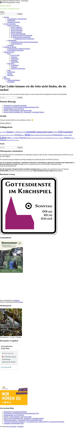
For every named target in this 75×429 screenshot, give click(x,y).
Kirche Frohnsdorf (16, 32)
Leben (3, 137)
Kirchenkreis (48, 135)
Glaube (49, 132)
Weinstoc (73, 138)
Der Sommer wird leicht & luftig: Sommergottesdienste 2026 (21, 107)
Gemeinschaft (41, 132)
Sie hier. (20, 302)
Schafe (45, 138)
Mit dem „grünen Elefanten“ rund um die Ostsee (18, 110)
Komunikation (65, 135)
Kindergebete (15, 62)
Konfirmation (11, 72)
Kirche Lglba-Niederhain (18, 34)
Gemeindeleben (11, 40)
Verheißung (61, 138)
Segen (48, 138)
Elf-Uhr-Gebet (15, 55)
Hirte (13, 135)
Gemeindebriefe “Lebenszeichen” (17, 19)
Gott (60, 131)
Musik (17, 138)
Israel (23, 135)
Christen (9, 132)
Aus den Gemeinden (10, 24)
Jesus (27, 134)
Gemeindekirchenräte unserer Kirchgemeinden (24, 42)
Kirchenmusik (57, 135)
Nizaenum (14, 67)
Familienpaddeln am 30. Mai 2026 (14, 109)
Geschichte (10, 45)
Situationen (14, 60)
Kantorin (37, 135)
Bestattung (10, 75)
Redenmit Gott (40, 138)
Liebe (9, 138)
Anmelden (20, 426)
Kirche (42, 135)
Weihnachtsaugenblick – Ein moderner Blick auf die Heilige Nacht (23, 420)
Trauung (9, 73)
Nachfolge (22, 138)
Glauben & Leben (9, 52)
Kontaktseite (11, 82)
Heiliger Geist (9, 135)
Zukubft (8, 140)
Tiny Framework (11, 426)
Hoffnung (18, 135)
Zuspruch (12, 140)
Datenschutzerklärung (13, 80)
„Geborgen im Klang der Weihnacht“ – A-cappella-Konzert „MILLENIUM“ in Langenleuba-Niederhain (34, 421)
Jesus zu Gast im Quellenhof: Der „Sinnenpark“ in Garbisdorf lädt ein (24, 112)
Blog (5, 77)
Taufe (9, 70)
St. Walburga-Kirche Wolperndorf (21, 37)
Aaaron (1, 132)
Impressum (7, 78)
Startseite (6, 17)
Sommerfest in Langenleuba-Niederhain (15, 105)
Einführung (19, 132)
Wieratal (3, 140)
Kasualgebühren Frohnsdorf (15, 50)
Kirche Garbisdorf (16, 27)
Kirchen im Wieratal (13, 25)
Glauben (55, 132)
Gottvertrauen (3, 135)
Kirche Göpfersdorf (16, 29)
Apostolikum (14, 65)
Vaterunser (14, 57)
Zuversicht (16, 140)
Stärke (52, 138)
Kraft (70, 135)
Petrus (32, 138)
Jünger (33, 135)
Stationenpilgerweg (16, 43)
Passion (29, 138)
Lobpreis (13, 138)
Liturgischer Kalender (13, 22)
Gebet (24, 132)
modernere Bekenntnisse (18, 68)
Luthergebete (15, 58)
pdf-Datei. (17, 300)
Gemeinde (31, 131)
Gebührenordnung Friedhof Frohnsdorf (18, 48)
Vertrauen (67, 138)
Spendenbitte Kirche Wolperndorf (24, 39)
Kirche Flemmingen (16, 30)
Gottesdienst (68, 132)
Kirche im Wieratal (5, 5)
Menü (2, 12)
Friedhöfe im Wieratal (10, 47)
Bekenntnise (10, 63)
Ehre (14, 132)
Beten (9, 53)
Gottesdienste (11, 20)
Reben (35, 138)
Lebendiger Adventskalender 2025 (14, 423)
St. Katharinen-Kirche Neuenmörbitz (21, 35)
